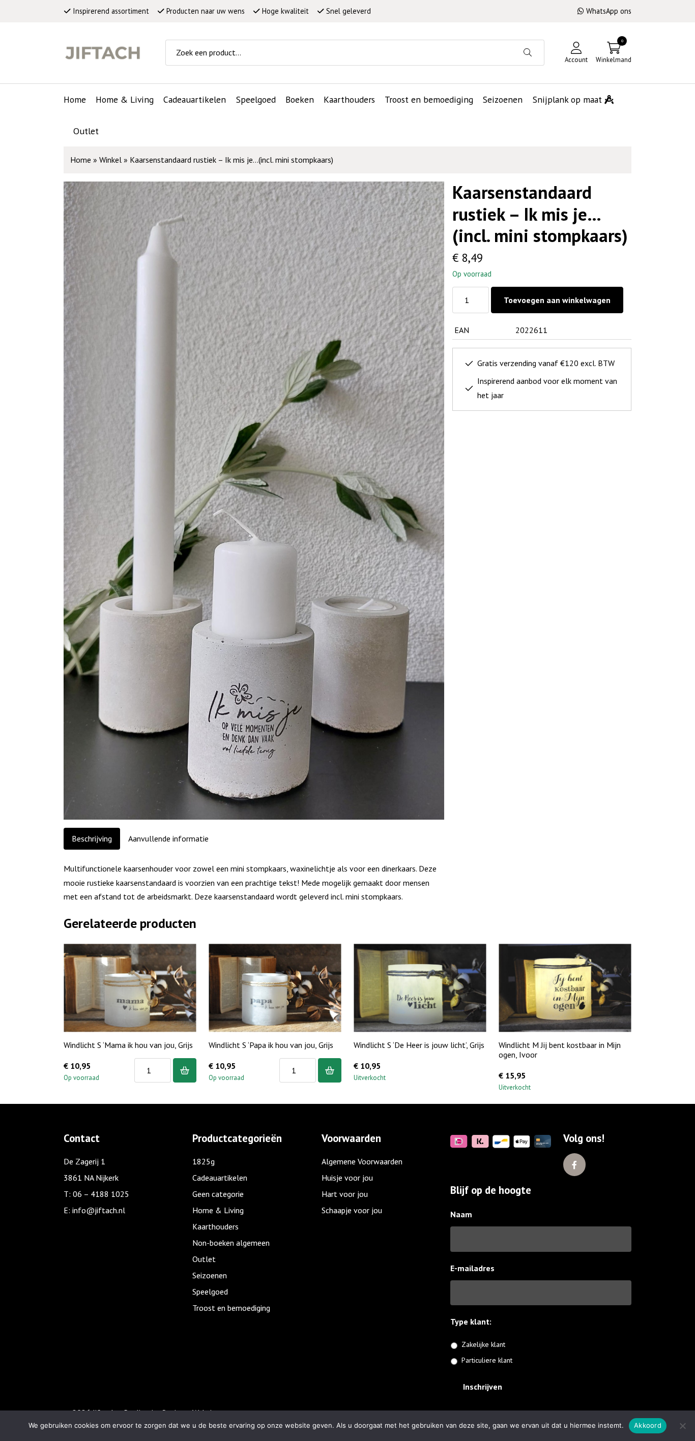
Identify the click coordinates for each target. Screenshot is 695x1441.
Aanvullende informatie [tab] (168, 838)
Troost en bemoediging (231, 1308)
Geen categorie (218, 1194)
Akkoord (647, 1425)
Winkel (110, 160)
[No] (682, 1426)
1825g (203, 1161)
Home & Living (218, 1210)
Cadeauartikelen (219, 1178)
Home (80, 160)
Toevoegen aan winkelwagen (557, 300)
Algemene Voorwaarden (362, 1161)
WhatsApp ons (608, 11)
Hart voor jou (345, 1194)
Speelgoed (210, 1291)
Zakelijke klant (483, 1344)
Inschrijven (482, 1387)
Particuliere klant (486, 1360)
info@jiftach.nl (98, 1210)
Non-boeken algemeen (231, 1243)
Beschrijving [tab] (92, 838)
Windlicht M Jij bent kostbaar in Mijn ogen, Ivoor (560, 1050)
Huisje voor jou (347, 1178)
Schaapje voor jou (352, 1210)
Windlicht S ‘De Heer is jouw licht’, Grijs (419, 1045)
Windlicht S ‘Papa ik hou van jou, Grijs (271, 1045)
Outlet (204, 1259)
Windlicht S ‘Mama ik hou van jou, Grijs (128, 1045)
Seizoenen (209, 1275)
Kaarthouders (215, 1226)
